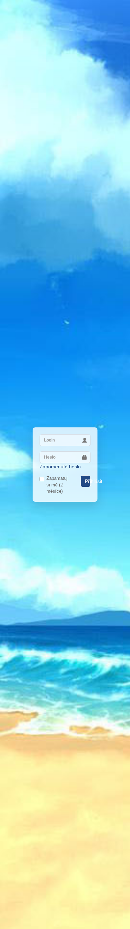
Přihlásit (87, 481)
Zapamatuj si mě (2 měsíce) (57, 485)
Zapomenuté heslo (60, 466)
